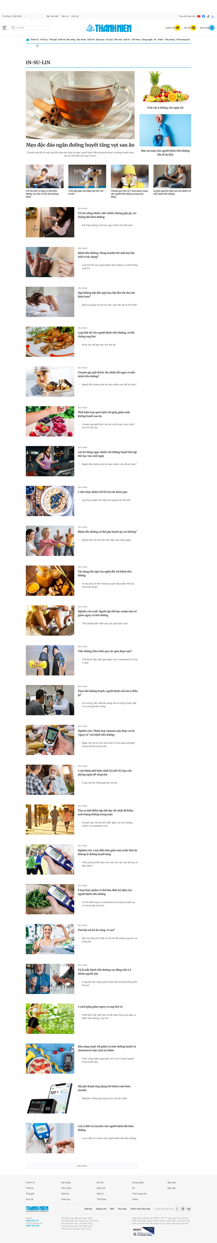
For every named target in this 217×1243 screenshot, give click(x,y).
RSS (112, 1209)
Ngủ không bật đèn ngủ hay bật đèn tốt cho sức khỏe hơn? (106, 294)
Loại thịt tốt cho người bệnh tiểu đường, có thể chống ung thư (110, 267)
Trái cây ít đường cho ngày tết (165, 107)
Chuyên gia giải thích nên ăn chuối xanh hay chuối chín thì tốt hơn (108, 426)
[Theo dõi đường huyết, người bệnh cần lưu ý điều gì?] (50, 700)
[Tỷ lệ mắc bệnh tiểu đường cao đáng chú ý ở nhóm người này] (50, 979)
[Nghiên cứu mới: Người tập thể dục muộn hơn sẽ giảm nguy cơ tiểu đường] (50, 620)
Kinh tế (61, 39)
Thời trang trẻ (183, 39)
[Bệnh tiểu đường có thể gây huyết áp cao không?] (50, 541)
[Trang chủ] (27, 39)
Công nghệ (147, 39)
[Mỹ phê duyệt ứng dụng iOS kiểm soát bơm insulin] (50, 1098)
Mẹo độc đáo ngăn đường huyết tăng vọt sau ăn (80, 145)
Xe (155, 39)
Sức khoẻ (66, 1188)
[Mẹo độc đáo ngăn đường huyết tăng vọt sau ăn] (80, 105)
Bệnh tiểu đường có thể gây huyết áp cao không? (107, 531)
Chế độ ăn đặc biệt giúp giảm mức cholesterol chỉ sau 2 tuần (110, 661)
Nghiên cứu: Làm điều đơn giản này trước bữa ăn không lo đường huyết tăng (107, 852)
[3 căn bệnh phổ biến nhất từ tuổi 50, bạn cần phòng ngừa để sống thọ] (50, 780)
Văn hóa (118, 39)
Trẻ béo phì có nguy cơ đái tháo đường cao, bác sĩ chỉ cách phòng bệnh (42, 194)
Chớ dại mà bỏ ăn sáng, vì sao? (96, 930)
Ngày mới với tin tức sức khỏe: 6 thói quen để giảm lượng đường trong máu (108, 744)
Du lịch (109, 39)
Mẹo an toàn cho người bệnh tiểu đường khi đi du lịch (165, 152)
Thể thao (135, 39)
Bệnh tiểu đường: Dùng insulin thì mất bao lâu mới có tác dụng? (106, 254)
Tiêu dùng (170, 39)
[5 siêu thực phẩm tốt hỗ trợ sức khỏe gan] (50, 501)
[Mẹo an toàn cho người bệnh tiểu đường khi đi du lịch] (165, 130)
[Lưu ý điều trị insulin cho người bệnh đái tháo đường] (50, 1138)
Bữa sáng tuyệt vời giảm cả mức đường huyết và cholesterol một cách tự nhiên (107, 1048)
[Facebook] (203, 16)
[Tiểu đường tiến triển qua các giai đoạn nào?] (50, 660)
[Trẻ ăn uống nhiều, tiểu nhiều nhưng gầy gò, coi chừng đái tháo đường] (50, 222)
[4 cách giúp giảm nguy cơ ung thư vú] (50, 1019)
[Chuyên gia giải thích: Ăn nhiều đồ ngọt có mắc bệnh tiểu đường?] (50, 381)
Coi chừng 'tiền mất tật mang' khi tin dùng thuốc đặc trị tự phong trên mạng (109, 705)
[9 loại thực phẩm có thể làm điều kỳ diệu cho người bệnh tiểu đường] (50, 899)
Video (160, 39)
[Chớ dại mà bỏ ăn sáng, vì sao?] (50, 939)
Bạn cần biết (52, 16)
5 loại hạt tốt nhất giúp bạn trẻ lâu (99, 782)
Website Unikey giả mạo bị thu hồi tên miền (104, 1098)
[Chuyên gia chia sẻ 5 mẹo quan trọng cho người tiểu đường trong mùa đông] (130, 176)
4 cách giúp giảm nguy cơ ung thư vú (100, 1006)
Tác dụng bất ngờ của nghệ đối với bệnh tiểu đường (105, 573)
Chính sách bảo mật (140, 1209)
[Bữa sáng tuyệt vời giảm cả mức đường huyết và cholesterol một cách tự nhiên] (50, 1058)
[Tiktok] (208, 16)
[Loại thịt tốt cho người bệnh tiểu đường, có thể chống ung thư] (50, 342)
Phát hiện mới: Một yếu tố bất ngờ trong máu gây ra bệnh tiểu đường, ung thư (109, 1016)
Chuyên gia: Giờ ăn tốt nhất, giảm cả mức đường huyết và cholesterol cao (107, 824)
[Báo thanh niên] (108, 28)
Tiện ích (65, 16)
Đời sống (71, 39)
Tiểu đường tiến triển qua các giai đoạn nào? (105, 623)
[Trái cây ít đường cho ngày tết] (165, 87)
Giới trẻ (90, 39)
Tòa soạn (122, 1209)
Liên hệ (74, 16)
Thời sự (44, 39)
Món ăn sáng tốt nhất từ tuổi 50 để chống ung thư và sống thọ (109, 940)
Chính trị (34, 39)
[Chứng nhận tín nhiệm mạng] (143, 1232)
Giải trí (127, 39)
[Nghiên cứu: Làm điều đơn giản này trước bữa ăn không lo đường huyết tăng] (50, 859)
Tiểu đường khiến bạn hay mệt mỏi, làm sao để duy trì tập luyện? (110, 864)
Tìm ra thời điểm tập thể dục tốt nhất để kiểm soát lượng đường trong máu (105, 812)
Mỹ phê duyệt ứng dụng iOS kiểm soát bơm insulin (104, 1088)
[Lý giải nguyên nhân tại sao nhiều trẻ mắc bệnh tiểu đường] (172, 176)
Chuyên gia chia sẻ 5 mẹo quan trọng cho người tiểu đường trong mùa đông (129, 194)
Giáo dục (100, 39)
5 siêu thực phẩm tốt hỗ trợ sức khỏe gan (102, 492)
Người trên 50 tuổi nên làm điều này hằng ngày (106, 540)
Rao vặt (171, 1188)
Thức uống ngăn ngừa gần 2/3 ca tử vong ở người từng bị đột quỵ (108, 1060)
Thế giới (53, 39)
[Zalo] (213, 16)
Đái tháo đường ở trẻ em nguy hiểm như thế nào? (107, 225)
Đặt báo (88, 1209)
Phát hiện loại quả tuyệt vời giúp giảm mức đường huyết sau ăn (104, 414)
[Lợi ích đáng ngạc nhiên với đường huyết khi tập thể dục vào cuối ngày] (50, 461)
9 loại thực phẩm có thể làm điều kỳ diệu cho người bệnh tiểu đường (105, 892)
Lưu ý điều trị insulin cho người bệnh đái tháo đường (106, 1128)
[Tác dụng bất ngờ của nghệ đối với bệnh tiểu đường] (50, 581)
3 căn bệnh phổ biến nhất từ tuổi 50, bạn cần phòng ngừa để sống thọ (105, 772)
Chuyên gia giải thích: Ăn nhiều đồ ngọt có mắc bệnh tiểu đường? (106, 374)
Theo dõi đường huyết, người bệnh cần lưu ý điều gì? (108, 693)
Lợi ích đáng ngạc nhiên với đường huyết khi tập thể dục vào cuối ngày (107, 454)
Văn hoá (101, 1188)
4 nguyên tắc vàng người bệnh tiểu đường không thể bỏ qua (109, 983)
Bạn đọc (172, 1182)
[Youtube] (199, 16)
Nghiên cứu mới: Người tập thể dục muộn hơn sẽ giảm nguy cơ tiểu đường (107, 613)
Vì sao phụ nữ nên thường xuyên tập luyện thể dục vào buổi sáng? (108, 585)
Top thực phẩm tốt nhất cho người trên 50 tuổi (106, 500)
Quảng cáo (101, 1209)
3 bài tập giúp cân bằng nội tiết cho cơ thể (85, 192)
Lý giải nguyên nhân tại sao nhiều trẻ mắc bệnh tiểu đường (172, 192)
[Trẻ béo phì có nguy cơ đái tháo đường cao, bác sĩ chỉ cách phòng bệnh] (45, 176)
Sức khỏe (81, 39)
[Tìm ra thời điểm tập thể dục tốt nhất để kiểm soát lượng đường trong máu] (50, 819)
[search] (29, 27)
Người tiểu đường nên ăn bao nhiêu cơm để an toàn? (109, 384)
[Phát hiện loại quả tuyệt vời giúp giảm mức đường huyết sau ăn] (50, 421)
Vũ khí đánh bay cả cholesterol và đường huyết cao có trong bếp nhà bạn (108, 904)
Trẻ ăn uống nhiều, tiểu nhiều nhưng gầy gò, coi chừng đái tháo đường (107, 215)
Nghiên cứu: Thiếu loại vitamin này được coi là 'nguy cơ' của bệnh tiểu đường (106, 732)
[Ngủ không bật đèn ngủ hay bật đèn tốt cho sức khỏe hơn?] (50, 302)
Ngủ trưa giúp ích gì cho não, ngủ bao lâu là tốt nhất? (109, 304)
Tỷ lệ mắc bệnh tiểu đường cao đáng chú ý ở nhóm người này (104, 971)
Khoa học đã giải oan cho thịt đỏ (99, 344)
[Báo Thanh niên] (37, 1209)
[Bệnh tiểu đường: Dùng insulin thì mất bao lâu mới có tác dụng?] (50, 262)
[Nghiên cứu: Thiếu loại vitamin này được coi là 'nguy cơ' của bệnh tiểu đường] (50, 740)
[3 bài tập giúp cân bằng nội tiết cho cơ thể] (87, 176)
